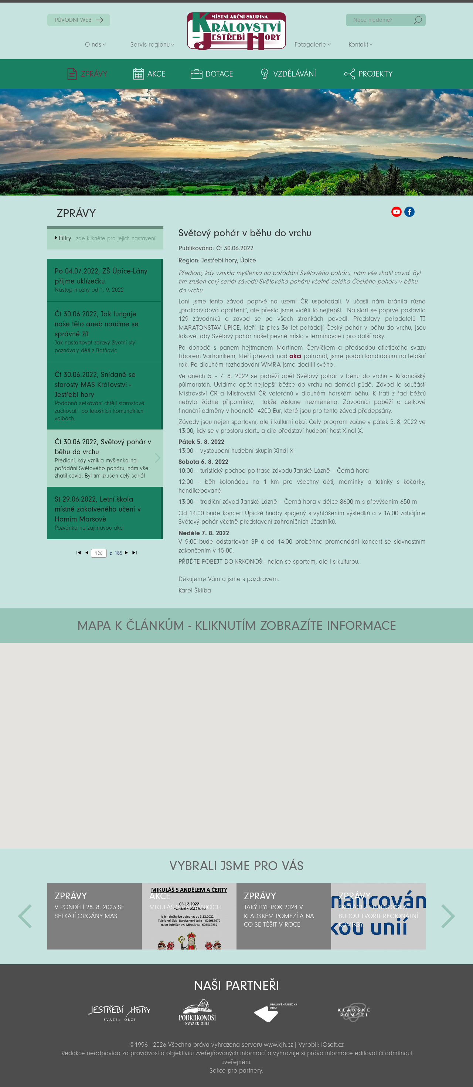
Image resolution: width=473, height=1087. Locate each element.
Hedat (418, 20)
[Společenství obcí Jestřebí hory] (119, 1008)
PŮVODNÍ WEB (73, 20)
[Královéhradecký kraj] (275, 1009)
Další (448, 916)
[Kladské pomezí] (354, 1009)
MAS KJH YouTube (396, 212)
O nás (93, 44)
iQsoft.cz (332, 1045)
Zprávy (94, 74)
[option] (94, 916)
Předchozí (25, 916)
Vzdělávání (294, 74)
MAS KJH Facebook (409, 212)
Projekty (375, 74)
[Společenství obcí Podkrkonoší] (197, 1010)
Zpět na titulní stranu (236, 31)
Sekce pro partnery (236, 1070)
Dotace (219, 74)
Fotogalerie (310, 44)
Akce (156, 74)
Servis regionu (150, 44)
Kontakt (358, 44)
